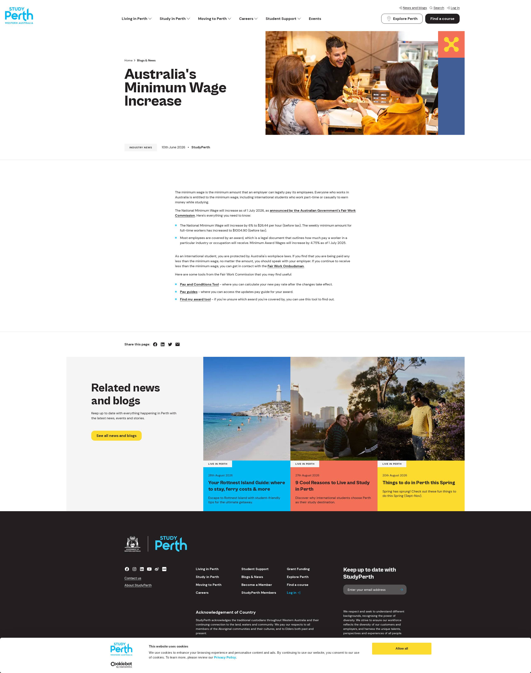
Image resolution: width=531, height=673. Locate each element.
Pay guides (188, 292)
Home (128, 60)
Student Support (281, 18)
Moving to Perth (212, 18)
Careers (246, 18)
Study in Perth (173, 18)
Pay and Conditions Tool (199, 284)
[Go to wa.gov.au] (132, 544)
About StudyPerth (138, 585)
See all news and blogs (116, 435)
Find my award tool (195, 299)
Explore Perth (405, 18)
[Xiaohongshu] (164, 569)
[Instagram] (134, 569)
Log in (455, 8)
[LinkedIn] (141, 569)
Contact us (132, 578)
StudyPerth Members (258, 592)
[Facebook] (126, 569)
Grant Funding (298, 569)
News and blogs (415, 8)
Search (439, 8)
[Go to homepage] (19, 15)
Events (315, 18)
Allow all (402, 648)
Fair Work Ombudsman (286, 266)
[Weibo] (156, 569)
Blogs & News (146, 60)
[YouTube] (149, 569)
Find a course (442, 18)
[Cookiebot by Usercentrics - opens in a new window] (121, 665)
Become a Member (256, 585)
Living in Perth (134, 18)
